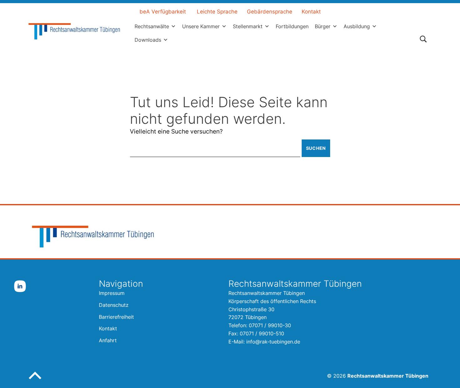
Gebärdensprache (269, 11)
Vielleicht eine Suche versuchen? (176, 131)
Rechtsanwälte (152, 26)
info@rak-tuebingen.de (273, 341)
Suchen (316, 148)
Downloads (148, 40)
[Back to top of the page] (35, 380)
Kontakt (311, 11)
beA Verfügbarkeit (163, 11)
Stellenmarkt (248, 26)
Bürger (322, 26)
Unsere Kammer (201, 26)
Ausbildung (357, 26)
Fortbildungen (292, 26)
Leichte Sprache (217, 11)
